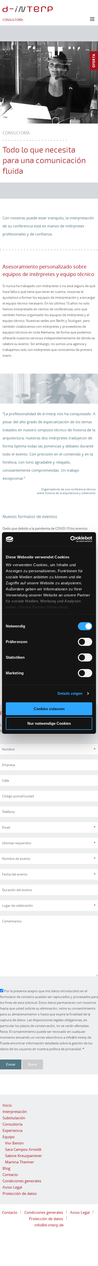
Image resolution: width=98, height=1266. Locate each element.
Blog (6, 1168)
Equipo (9, 1136)
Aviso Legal (12, 1187)
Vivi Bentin (14, 1143)
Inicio (7, 1105)
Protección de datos (20, 1193)
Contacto (10, 1174)
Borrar (32, 1064)
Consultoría (12, 1124)
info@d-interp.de (49, 1224)
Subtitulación (14, 1117)
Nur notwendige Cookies (49, 723)
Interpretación (15, 1111)
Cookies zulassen (49, 709)
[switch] (85, 642)
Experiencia (12, 1130)
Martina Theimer (19, 1161)
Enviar (10, 1064)
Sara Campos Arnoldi (23, 1149)
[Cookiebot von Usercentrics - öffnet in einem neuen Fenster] (70, 539)
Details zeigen (70, 693)
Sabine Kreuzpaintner (23, 1155)
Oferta (93, 61)
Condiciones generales (22, 1180)
